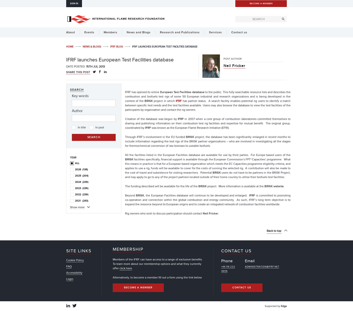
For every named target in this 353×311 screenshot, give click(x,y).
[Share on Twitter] (94, 72)
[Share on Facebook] (99, 72)
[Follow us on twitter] (74, 306)
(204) (81, 175)
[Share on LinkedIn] (105, 72)
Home (70, 46)
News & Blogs (92, 46)
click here (126, 268)
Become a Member (138, 287)
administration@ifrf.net (262, 266)
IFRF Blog (117, 46)
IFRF (179, 101)
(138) (81, 169)
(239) (81, 182)
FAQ (69, 266)
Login (69, 279)
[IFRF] (115, 18)
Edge (284, 306)
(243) (81, 200)
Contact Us (241, 287)
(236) (81, 188)
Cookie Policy (75, 260)
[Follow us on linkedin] (68, 306)
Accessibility (74, 273)
